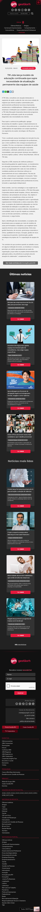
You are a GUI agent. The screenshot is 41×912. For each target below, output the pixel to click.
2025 (8, 793)
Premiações (6, 745)
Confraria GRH (6, 750)
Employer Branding (8, 857)
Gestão (4, 864)
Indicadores (6, 820)
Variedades (6, 833)
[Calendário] (32, 13)
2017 (7, 795)
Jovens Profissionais (8, 879)
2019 (34, 793)
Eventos (4, 786)
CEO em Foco (6, 815)
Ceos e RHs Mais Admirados (11, 772)
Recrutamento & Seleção (10, 898)
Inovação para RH (28, 68)
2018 (3, 795)
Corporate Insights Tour (9, 758)
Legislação (5, 881)
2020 (30, 793)
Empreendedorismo (8, 859)
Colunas (4, 809)
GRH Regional (6, 752)
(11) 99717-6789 (29, 715)
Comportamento (29, 28)
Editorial (4, 811)
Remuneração (6, 824)
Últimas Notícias (16, 26)
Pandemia (5, 890)
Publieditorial (6, 894)
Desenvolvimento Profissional (26, 30)
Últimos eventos (7, 741)
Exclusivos (5, 763)
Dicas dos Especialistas (9, 853)
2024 (13, 793)
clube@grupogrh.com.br (26, 713)
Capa (3, 807)
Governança (6, 868)
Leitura (4, 883)
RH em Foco (6, 826)
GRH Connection (7, 743)
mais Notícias (20, 644)
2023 (17, 793)
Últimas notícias (7, 840)
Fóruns (4, 748)
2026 (3, 793)
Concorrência (9, 30)
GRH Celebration (7, 756)
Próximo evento (18, 13)
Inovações (5, 877)
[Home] (20, 4)
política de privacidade (27, 721)
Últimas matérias (7, 802)
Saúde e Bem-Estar (8, 903)
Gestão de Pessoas (8, 866)
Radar (4, 896)
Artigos (26, 26)
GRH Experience (7, 754)
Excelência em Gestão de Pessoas (13, 774)
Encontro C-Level (7, 761)
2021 (26, 793)
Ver (20, 319)
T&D (3, 905)
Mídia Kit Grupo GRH (8, 781)
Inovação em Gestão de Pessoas (12, 822)
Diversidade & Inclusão (9, 855)
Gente (4, 813)
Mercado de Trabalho (9, 888)
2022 (21, 793)
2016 (11, 795)
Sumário (4, 831)
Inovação (5, 872)
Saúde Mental (6, 828)
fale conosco (30, 718)
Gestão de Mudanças (9, 817)
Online (4, 765)
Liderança (5, 885)
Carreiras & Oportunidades (13, 28)
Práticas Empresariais (9, 892)
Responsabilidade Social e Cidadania (14, 901)
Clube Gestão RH (7, 784)
